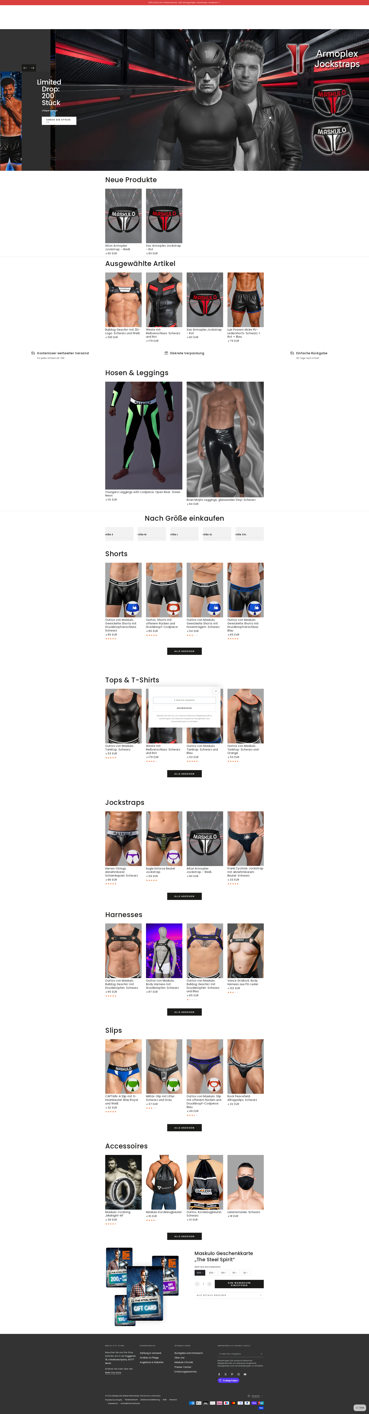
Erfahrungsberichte (185, 1371)
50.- (236, 1273)
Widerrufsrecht (131, 1400)
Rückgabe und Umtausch (188, 1353)
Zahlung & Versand (150, 1353)
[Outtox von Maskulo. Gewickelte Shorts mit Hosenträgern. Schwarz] (205, 590)
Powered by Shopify (113, 1400)
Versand (173, 1400)
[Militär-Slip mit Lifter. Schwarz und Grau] (164, 1066)
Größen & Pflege (149, 1357)
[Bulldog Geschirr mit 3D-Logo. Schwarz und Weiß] (123, 299)
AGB (164, 1400)
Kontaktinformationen (130, 1403)
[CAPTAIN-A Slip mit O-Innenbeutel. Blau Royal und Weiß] (123, 1066)
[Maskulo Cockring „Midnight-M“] (123, 1182)
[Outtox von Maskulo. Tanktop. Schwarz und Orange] (245, 716)
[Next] (32, 68)
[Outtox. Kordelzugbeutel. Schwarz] (205, 1182)
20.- (246, 1273)
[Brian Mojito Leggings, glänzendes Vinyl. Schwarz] (225, 439)
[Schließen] (216, 691)
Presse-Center (182, 1367)
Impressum (113, 1403)
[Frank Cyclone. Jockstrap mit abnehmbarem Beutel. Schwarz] (245, 838)
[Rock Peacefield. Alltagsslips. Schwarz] (245, 1066)
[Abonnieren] (262, 1354)
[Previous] (25, 68)
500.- (201, 1273)
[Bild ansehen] (11, 121)
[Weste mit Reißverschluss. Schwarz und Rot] (164, 299)
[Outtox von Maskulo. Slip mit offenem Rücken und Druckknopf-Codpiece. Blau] (205, 1066)
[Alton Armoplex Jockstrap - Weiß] (123, 216)
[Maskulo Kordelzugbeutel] (164, 1182)
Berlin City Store (113, 1372)
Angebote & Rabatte (151, 1362)
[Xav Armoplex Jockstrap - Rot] (164, 216)
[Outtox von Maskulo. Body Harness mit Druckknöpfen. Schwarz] (164, 950)
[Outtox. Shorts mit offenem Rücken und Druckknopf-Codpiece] (164, 590)
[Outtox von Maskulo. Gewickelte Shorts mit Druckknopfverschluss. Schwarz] (123, 590)
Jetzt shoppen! (59, 126)
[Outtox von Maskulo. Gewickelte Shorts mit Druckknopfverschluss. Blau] (245, 590)
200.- (213, 1273)
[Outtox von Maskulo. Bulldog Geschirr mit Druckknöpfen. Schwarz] (123, 950)
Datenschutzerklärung (150, 1400)
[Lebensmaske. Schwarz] (245, 1182)
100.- (225, 1273)
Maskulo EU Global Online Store (125, 1396)
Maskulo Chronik (183, 1362)
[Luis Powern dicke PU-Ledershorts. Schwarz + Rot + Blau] (245, 299)
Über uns (179, 1357)
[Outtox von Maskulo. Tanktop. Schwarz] (123, 716)
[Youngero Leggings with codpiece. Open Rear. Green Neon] (143, 436)
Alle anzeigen (184, 651)
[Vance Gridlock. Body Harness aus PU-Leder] (245, 950)
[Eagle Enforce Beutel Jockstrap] (164, 838)
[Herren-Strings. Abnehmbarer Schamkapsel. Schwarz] (123, 838)
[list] (184, 355)
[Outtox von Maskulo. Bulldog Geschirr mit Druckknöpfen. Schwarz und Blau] (205, 950)
